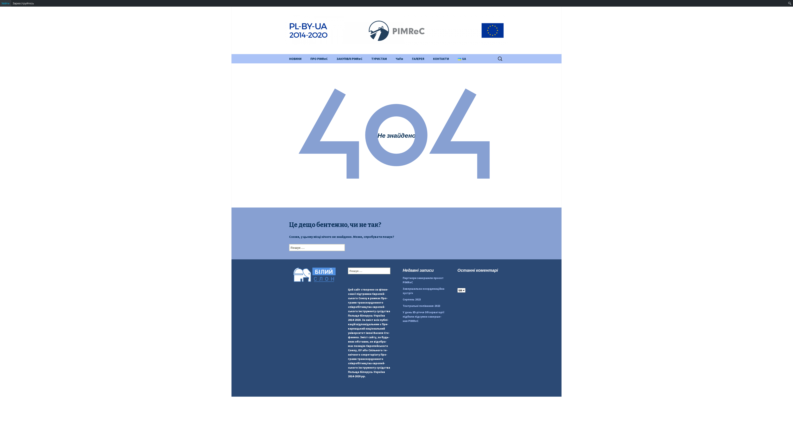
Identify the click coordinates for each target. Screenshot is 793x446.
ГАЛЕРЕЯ (418, 59)
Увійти (5, 3)
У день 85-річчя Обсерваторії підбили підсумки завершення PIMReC (423, 316)
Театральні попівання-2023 (421, 306)
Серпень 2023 (412, 299)
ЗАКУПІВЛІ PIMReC (349, 59)
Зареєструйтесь (23, 3)
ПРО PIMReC (319, 59)
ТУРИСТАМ (379, 59)
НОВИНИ (295, 59)
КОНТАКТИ (441, 59)
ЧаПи (399, 59)
